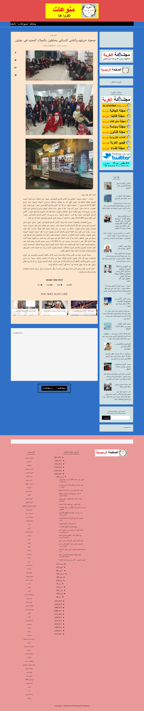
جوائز (29, 546)
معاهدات (29, 657)
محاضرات (29, 635)
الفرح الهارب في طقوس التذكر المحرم (69, 504)
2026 (59, 457)
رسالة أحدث (47, 388)
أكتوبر (61, 567)
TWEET (59, 285)
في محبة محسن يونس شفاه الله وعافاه (123, 385)
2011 (60, 631)
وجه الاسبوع (29, 694)
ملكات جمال (29, 668)
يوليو (60, 577)
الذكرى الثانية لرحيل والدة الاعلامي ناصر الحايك (123, 185)
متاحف (29, 628)
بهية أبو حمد (29, 517)
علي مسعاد (29, 602)
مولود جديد (29, 676)
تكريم (29, 528)
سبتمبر (60, 570)
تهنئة (29, 535)
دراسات (29, 554)
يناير (59, 597)
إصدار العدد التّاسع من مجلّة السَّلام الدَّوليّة (71, 490)
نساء (29, 690)
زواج (29, 561)
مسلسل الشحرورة (29, 646)
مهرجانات (29, 672)
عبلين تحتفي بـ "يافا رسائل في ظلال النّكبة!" (72, 560)
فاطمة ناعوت (29, 606)
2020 (60, 601)
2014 (60, 621)
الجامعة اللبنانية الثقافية (29, 506)
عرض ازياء (29, 598)
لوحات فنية (29, 620)
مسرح (29, 642)
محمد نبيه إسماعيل (29, 639)
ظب (29, 591)
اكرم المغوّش (29, 502)
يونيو (60, 580)
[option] (83, 309)
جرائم (29, 539)
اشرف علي (29, 491)
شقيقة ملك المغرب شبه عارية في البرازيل (123, 197)
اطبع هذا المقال (116, 82)
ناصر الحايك (29, 683)
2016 (60, 614)
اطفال (29, 495)
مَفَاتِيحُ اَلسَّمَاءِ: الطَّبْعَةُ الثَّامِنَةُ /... (68, 526)
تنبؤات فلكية (29, 532)
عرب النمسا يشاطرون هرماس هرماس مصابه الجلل (123, 366)
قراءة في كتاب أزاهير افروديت (67, 523)
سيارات (29, 569)
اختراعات (29, 487)
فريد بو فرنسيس (29, 609)
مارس (61, 590)
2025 (60, 461)
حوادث (29, 550)
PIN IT (39, 285)
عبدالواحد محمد (29, 594)
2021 (60, 474)
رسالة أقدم (62, 388)
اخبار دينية (53, 35)
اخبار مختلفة (29, 484)
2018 (60, 607)
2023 (60, 467)
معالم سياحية (29, 654)
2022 (60, 470)
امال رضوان (29, 509)
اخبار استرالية (29, 469)
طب (29, 583)
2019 (60, 604)
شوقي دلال (29, 572)
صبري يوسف (29, 576)
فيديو (29, 613)
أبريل (61, 587)
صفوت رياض (29, 580)
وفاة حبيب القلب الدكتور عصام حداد (124, 247)
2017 (60, 611)
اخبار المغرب (29, 473)
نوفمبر (61, 564)
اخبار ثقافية (29, 476)
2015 (60, 617)
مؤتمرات (29, 624)
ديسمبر (61, 477)
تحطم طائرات (29, 521)
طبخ (29, 587)
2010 (60, 634)
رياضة (29, 557)
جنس (29, 543)
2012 (60, 627)
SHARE (68, 285)
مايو (59, 584)
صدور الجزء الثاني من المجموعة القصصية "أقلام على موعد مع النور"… (123, 302)
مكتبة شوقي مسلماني (29, 665)
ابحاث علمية (29, 458)
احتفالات (29, 465)
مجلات (29, 631)
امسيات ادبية (29, 513)
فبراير (61, 593)
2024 (60, 464)
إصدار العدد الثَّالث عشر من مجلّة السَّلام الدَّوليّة (123, 326)
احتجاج (29, 461)
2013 (60, 624)
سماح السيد (29, 565)
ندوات (29, 687)
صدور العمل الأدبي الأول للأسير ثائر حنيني (71, 540)
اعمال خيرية (29, 498)
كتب (29, 617)
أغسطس (61, 574)
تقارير (29, 524)
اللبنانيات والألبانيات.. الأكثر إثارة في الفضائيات (123, 346)
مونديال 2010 (29, 679)
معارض (29, 650)
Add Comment (49, 46)
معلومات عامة (29, 661)
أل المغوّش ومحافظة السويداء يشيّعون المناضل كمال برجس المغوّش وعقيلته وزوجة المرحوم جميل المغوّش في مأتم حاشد (122, 273)
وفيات (29, 698)
